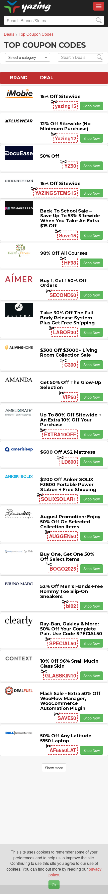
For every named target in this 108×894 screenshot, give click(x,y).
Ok (54, 884)
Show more (54, 767)
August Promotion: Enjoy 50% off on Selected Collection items (70, 522)
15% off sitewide (60, 96)
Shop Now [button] (91, 105)
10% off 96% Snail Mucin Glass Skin (69, 663)
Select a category (22, 57)
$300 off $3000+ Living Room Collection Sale (68, 353)
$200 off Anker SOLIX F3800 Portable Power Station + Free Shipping (68, 484)
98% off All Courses (63, 253)
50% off (49, 156)
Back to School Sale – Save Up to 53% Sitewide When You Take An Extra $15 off (70, 218)
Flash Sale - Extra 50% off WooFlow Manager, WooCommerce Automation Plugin (70, 701)
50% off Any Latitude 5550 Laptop (65, 738)
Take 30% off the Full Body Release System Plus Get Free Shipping (67, 318)
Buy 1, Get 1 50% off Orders (63, 283)
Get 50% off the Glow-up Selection (70, 385)
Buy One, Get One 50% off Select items (67, 556)
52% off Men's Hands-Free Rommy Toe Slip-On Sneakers (71, 591)
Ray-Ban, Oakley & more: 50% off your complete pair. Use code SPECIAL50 (71, 629)
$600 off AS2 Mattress (67, 452)
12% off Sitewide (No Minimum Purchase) (65, 126)
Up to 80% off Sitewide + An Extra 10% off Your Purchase (70, 420)
